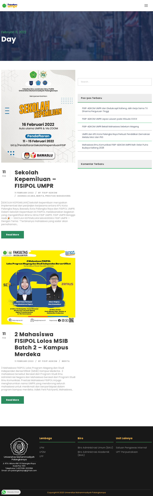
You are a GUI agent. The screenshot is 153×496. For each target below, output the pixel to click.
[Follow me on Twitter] (70, 487)
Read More (12, 234)
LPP (41, 456)
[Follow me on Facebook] (74, 487)
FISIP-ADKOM (49, 192)
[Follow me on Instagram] (78, 487)
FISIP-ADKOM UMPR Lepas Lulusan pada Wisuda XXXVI (109, 118)
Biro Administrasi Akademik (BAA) (93, 453)
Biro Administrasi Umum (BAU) (95, 447)
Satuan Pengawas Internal (131, 447)
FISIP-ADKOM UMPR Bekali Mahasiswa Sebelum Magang (110, 126)
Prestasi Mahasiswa (58, 195)
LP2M (42, 452)
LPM (41, 447)
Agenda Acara (26, 195)
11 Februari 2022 (24, 192)
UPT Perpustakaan (127, 452)
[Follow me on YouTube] (82, 487)
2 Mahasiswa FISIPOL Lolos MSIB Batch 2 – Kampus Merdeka (41, 344)
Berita (40, 195)
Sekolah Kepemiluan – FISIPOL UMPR (35, 179)
